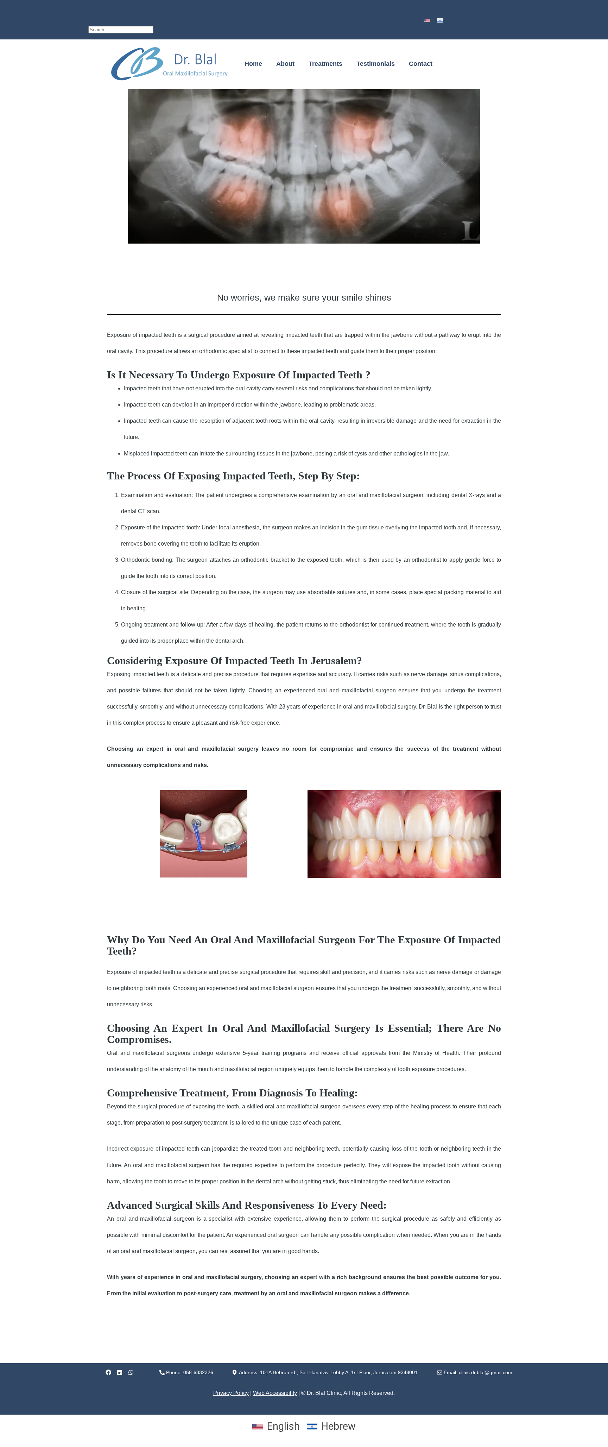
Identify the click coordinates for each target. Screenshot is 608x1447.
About (285, 63)
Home (253, 63)
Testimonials (375, 63)
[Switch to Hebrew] (440, 20)
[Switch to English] (426, 20)
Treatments (325, 63)
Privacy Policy (231, 1393)
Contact (420, 63)
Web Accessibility (275, 1393)
